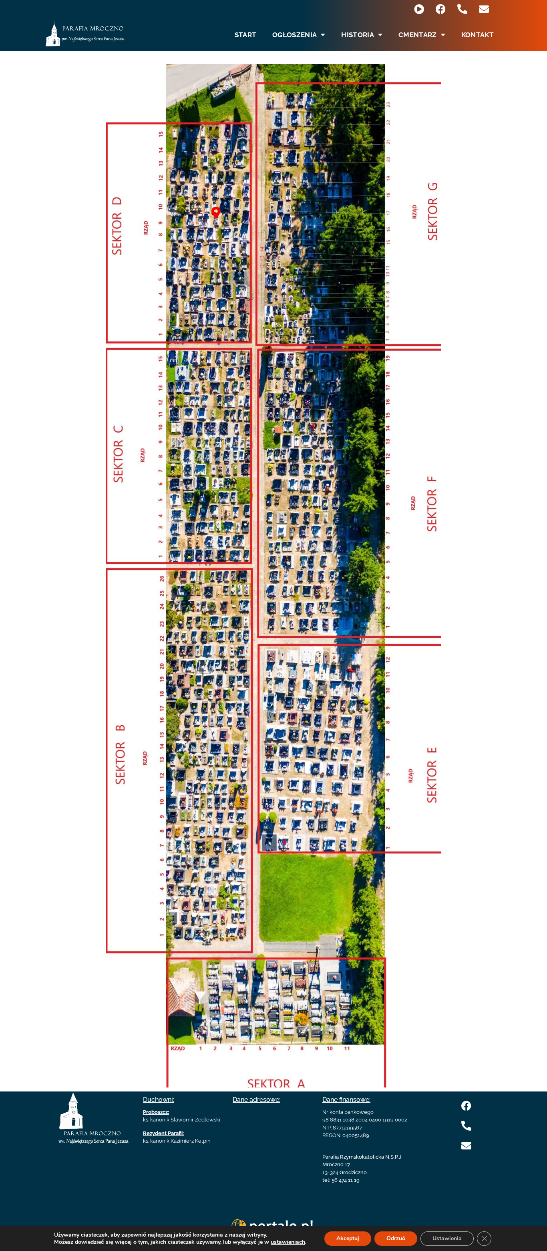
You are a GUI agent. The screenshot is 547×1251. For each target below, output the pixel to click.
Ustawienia (447, 1238)
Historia (357, 35)
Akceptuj (347, 1238)
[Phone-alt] (462, 9)
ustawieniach (288, 1242)
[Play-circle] (419, 9)
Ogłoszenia (294, 35)
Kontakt (477, 35)
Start (246, 35)
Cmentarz (417, 35)
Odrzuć (395, 1238)
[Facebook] (441, 9)
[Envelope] (484, 9)
